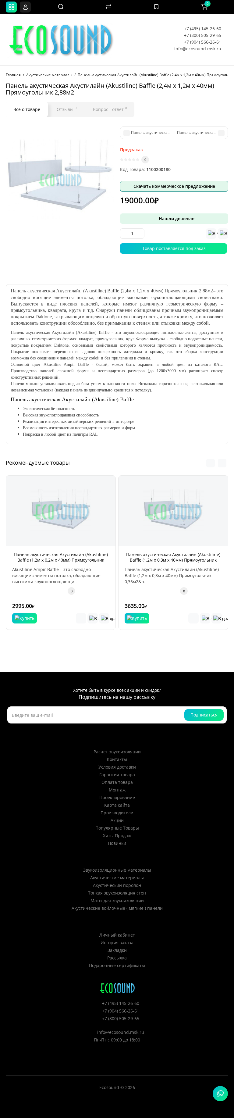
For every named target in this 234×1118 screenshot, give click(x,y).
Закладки (117, 950)
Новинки (117, 843)
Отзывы (66, 109)
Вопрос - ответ (110, 109)
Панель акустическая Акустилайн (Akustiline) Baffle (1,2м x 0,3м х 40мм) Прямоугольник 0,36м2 (173, 560)
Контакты (117, 759)
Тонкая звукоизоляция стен (117, 893)
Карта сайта (117, 805)
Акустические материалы (117, 877)
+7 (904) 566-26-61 (202, 42)
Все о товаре (26, 109)
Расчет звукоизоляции (117, 752)
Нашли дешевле (176, 218)
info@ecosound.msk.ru (197, 49)
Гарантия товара (117, 774)
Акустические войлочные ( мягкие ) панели (117, 908)
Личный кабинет (117, 935)
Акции (117, 820)
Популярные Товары (117, 828)
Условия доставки (117, 767)
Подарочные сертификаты (117, 965)
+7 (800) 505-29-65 (202, 35)
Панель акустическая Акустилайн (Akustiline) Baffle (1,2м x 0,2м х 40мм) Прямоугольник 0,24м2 (61, 560)
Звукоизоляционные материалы (117, 870)
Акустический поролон (117, 885)
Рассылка (117, 958)
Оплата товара (117, 782)
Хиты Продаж (117, 835)
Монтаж (117, 790)
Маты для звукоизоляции (117, 900)
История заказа (117, 942)
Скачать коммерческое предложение (174, 186)
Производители (117, 813)
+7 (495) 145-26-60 (202, 28)
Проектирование (117, 797)
